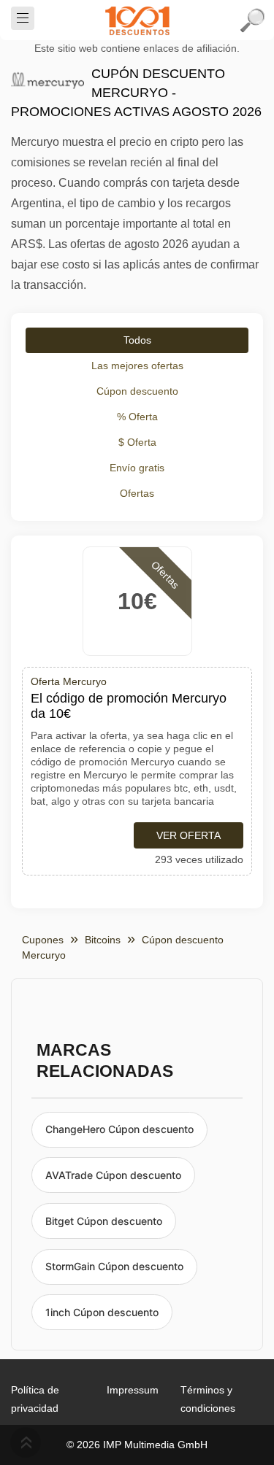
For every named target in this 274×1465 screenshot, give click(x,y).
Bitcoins (103, 940)
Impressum (133, 1390)
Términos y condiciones (207, 1399)
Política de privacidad (35, 1399)
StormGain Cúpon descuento (114, 1266)
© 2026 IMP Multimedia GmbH (137, 1444)
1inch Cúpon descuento (102, 1312)
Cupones (43, 940)
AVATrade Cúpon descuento (113, 1175)
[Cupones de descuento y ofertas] (137, 20)
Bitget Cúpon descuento (103, 1221)
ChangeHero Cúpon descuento (119, 1129)
